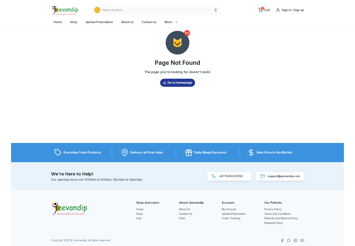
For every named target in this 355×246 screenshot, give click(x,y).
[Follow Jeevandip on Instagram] (295, 240)
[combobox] (156, 10)
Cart (138, 218)
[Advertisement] (177, 117)
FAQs (182, 218)
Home (58, 22)
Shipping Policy (273, 222)
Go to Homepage (180, 82)
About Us (184, 209)
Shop (73, 22)
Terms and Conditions (277, 213)
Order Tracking (231, 218)
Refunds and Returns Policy (281, 218)
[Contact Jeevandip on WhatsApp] (289, 240)
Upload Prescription (99, 22)
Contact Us (185, 213)
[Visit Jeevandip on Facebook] (282, 240)
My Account (229, 209)
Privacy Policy (272, 209)
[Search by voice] (215, 10)
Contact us (149, 22)
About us (127, 22)
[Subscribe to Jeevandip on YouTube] (302, 240)
